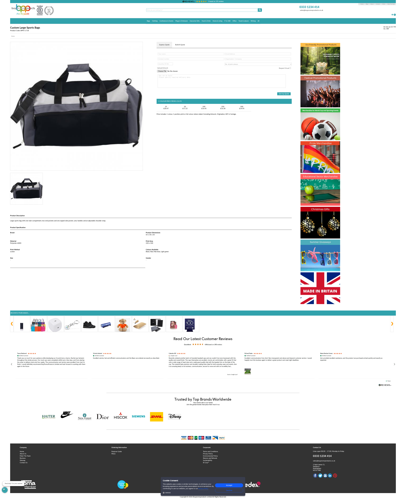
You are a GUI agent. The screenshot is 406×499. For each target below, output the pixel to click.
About (372, 4)
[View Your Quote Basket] (392, 15)
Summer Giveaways (318, 243)
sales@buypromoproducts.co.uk (311, 10)
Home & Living (217, 21)
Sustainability (207, 460)
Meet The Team (391, 4)
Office (234, 21)
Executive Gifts (195, 21)
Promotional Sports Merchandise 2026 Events (318, 115)
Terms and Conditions (210, 451)
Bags (148, 21)
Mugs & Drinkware (181, 21)
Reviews (23, 458)
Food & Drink (206, 21)
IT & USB (227, 21)
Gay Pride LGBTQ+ (318, 144)
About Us (23, 454)
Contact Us (23, 462)
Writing (253, 21)
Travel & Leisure (244, 21)
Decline (229, 490)
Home (362, 4)
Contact (378, 4)
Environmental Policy (210, 456)
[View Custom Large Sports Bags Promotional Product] (76, 106)
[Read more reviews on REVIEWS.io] (385, 385)
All (258, 21)
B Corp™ (206, 462)
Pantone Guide (116, 451)
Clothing (154, 21)
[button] (11, 364)
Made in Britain (314, 275)
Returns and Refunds (210, 458)
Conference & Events (166, 21)
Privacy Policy (208, 454)
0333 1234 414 (309, 7)
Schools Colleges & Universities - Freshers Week (320, 181)
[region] (203, 364)
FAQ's (383, 4)
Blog (367, 4)
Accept (229, 485)
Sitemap (22, 460)
